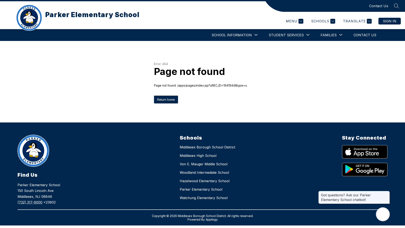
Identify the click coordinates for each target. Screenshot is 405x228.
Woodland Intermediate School (204, 172)
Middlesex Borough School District (207, 147)
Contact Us (378, 6)
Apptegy (212, 219)
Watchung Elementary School (204, 198)
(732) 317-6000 (30, 202)
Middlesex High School (198, 155)
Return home (166, 99)
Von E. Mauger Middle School (203, 164)
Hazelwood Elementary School (205, 181)
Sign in (389, 21)
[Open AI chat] (383, 214)
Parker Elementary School (201, 189)
